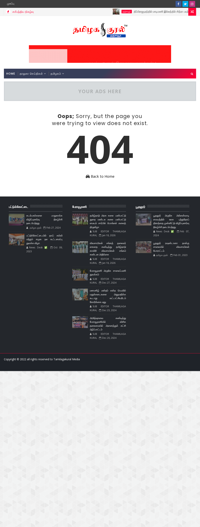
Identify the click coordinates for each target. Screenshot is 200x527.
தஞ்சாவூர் (120, 11)
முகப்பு (10, 3)
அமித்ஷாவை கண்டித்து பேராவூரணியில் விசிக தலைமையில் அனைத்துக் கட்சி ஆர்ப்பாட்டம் (108, 324)
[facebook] (178, 4)
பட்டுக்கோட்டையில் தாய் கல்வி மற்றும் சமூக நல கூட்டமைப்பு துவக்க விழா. (44, 239)
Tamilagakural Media (67, 359)
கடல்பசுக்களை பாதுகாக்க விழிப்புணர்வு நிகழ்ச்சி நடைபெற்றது (44, 219)
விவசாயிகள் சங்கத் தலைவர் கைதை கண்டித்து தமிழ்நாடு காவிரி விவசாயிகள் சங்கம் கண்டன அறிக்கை (108, 249)
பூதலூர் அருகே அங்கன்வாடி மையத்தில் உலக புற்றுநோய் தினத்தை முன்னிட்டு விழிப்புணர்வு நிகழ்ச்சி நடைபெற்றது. (171, 221)
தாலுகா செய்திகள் (31, 74)
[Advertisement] (100, 398)
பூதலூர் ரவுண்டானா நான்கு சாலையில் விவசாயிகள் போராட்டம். (171, 247)
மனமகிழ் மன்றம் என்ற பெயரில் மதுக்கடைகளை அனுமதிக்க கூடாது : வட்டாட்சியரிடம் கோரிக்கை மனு (108, 296)
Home (10, 74)
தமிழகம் (56, 74)
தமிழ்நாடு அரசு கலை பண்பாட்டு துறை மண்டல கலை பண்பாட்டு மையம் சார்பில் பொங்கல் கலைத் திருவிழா (108, 221)
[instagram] (192, 4)
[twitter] (185, 4)
